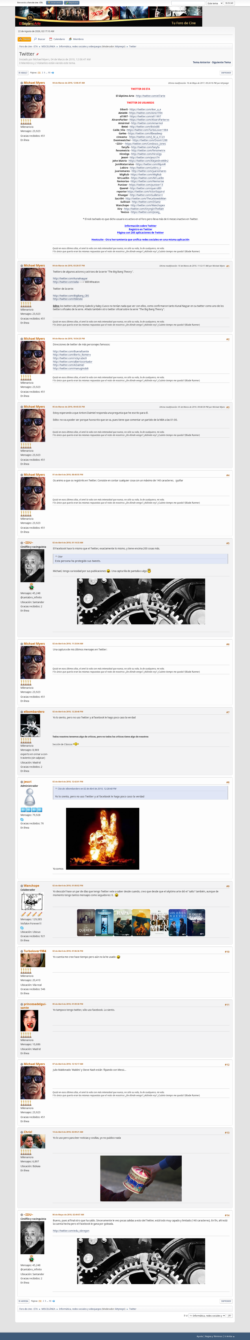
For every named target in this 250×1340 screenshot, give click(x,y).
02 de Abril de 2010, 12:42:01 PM (68, 781)
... (47, 72)
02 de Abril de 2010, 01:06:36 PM (68, 951)
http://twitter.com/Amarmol (147, 123)
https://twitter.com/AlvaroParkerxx (149, 119)
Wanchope (31, 886)
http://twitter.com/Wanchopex (148, 205)
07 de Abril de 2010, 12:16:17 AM (68, 1063)
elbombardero (34, 712)
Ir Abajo (22, 72)
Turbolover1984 (35, 951)
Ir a (185, 1315)
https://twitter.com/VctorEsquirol (146, 191)
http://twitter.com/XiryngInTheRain (144, 208)
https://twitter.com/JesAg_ (146, 212)
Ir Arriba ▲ (230, 1336)
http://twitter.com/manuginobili (70, 368)
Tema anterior (201, 62)
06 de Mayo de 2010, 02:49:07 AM (68, 1214)
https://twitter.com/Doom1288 (150, 140)
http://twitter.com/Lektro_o (145, 167)
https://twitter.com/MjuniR (151, 164)
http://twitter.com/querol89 (145, 188)
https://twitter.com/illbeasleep (145, 133)
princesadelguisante (33, 1006)
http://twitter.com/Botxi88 (145, 126)
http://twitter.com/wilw (66, 282)
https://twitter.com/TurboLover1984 (147, 130)
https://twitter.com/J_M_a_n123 (147, 137)
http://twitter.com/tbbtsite (68, 299)
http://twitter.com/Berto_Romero (72, 354)
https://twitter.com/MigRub (146, 174)
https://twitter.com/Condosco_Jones (145, 143)
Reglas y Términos (213, 1336)
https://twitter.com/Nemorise (147, 181)
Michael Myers (34, 83)
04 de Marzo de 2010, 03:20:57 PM (69, 265)
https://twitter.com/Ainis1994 (146, 113)
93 (49, 72)
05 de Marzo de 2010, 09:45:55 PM (69, 406)
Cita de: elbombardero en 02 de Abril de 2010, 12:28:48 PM (87, 788)
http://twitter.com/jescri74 (145, 157)
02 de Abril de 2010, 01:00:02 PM (68, 885)
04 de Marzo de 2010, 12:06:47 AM (69, 82)
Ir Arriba (23, 1301)
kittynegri (120, 46)
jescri (27, 782)
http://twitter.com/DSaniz (146, 201)
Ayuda (200, 1336)
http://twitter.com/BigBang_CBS (71, 295)
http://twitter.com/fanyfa (145, 147)
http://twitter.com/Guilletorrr (146, 195)
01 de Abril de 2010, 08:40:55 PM (68, 474)
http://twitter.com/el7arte (150, 96)
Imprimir (226, 72)
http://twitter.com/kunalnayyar (70, 278)
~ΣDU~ (28, 543)
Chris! (28, 1132)
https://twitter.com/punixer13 (146, 184)
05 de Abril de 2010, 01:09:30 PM (68, 1004)
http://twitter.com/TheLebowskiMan (146, 198)
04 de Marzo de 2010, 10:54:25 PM (69, 338)
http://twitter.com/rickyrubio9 (70, 358)
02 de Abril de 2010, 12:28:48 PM (68, 711)
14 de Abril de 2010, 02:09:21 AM (68, 1131)
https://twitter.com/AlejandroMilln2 (149, 160)
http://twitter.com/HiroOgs (146, 154)
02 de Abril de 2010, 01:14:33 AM (68, 542)
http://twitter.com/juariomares (149, 171)
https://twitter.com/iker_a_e (145, 109)
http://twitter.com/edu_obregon (71, 1230)
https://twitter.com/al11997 (145, 116)
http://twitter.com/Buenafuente (71, 351)
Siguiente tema (221, 62)
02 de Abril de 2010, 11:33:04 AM (68, 643)
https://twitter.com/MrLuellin (147, 178)
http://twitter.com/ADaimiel (68, 365)
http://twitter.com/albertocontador (72, 361)
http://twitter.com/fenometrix (148, 150)
